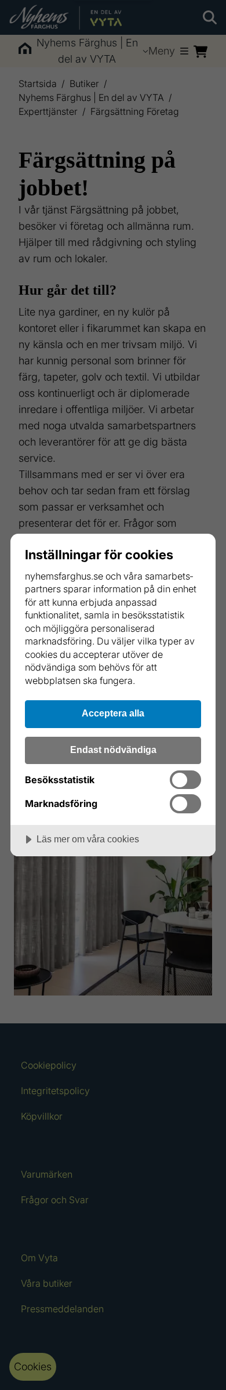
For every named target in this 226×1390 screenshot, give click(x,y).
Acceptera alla (113, 713)
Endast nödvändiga (113, 749)
